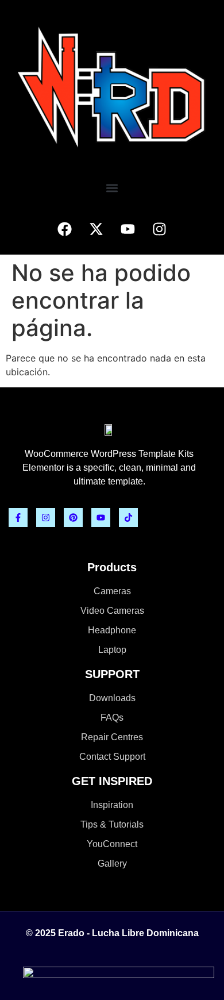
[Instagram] (159, 228)
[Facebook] (65, 228)
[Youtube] (128, 228)
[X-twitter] (96, 228)
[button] (112, 187)
